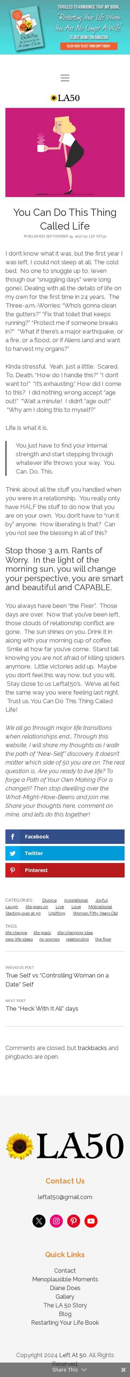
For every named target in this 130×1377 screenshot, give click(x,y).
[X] (39, 1221)
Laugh (11, 906)
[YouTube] (91, 1221)
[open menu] (65, 78)
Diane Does (65, 1288)
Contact (65, 1270)
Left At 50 (72, 1355)
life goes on (37, 906)
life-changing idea (75, 932)
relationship (77, 939)
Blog (65, 1314)
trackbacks (92, 1048)
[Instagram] (56, 1221)
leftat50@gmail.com (65, 1197)
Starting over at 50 (23, 913)
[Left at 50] (65, 98)
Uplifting (56, 913)
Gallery (65, 1296)
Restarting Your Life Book (65, 1322)
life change (16, 932)
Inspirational (76, 900)
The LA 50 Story (65, 1305)
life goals (42, 932)
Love (76, 906)
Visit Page (65, 27)
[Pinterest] (73, 1221)
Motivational (100, 906)
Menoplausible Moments (65, 1279)
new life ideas (19, 939)
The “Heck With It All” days (41, 1008)
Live (60, 906)
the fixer (103, 939)
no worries (49, 939)
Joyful (101, 900)
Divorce (49, 900)
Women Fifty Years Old (95, 913)
